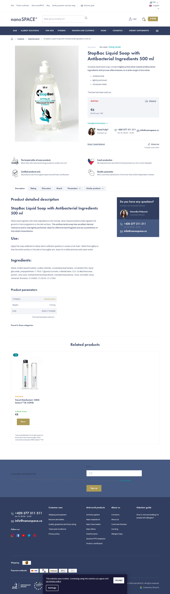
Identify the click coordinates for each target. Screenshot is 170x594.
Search (86, 17)
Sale (12, 6)
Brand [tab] (59, 189)
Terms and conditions (57, 529)
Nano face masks (93, 524)
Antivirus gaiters (93, 515)
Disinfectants (49, 299)
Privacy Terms (125, 481)
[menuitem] (15, 31)
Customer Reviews (119, 524)
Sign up (94, 488)
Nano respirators (93, 520)
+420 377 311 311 (127, 130)
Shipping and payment (58, 515)
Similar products (93, 189)
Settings (52, 588)
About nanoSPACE (38, 6)
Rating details (114, 47)
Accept (118, 580)
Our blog (114, 529)
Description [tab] (20, 189)
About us (115, 520)
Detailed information (96, 123)
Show (23, 422)
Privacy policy (54, 534)
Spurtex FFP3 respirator (95, 539)
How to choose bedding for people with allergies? (148, 516)
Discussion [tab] (46, 189)
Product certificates (22, 6)
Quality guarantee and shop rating (63, 6)
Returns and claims (56, 520)
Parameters (73, 189)
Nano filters (91, 529)
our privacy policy (53, 581)
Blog (48, 6)
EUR (154, 2)
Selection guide (89, 6)
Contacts (115, 515)
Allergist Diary (117, 534)
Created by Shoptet (151, 587)
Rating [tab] (33, 189)
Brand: (96, 144)
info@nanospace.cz (149, 130)
